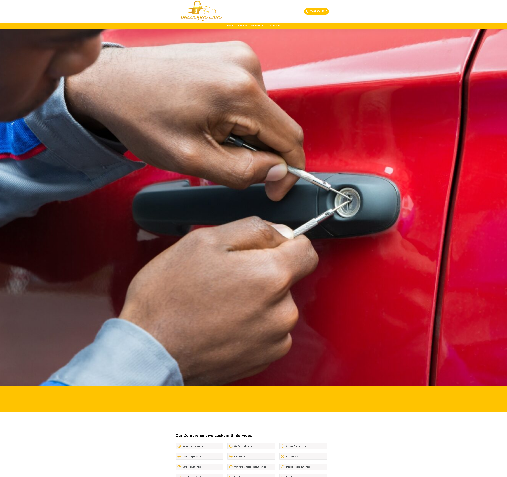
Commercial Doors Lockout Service (250, 467)
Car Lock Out (240, 456)
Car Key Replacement (192, 456)
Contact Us (274, 25)
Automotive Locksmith (193, 446)
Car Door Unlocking (243, 446)
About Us (242, 25)
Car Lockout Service (192, 467)
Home (230, 25)
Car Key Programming (296, 446)
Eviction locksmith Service (298, 467)
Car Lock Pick (292, 456)
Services (255, 25)
